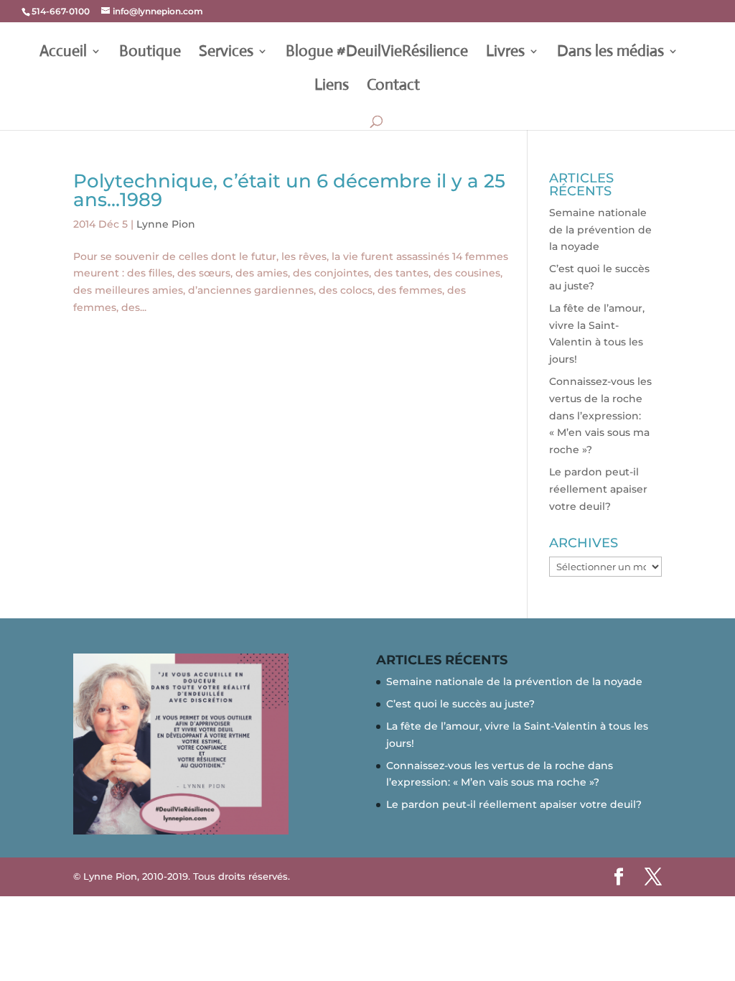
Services (226, 53)
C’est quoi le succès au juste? (460, 703)
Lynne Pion (165, 224)
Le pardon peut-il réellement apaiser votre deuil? (598, 489)
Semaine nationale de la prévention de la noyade (600, 230)
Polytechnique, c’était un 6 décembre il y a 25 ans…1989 (289, 190)
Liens (331, 87)
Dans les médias (610, 53)
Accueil (63, 53)
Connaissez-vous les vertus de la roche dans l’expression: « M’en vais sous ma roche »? (600, 415)
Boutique (150, 53)
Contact (393, 87)
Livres (505, 53)
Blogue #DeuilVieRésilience (377, 53)
